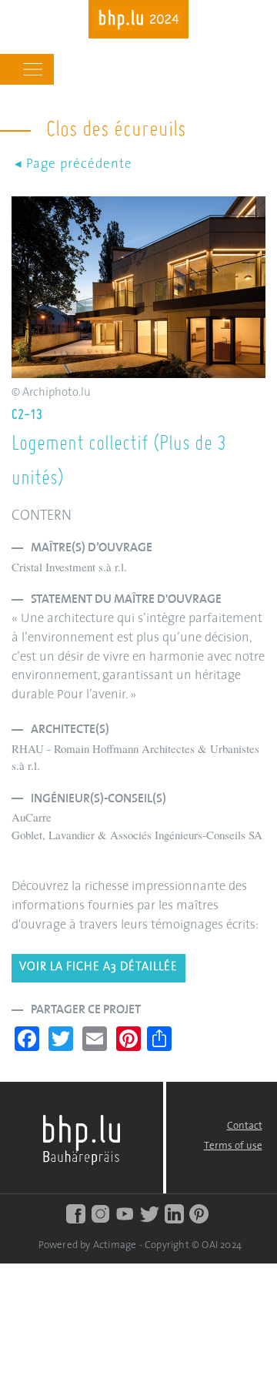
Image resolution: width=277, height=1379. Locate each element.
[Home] (138, 21)
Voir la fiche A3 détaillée (98, 967)
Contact (244, 1126)
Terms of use (233, 1146)
